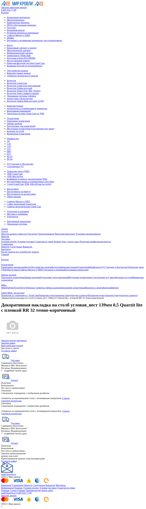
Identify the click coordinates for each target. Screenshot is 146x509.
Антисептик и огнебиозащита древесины (27, 108)
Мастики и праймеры (17, 214)
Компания (6, 485)
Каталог (5, 12)
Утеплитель (12, 216)
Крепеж (107, 288)
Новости (5, 247)
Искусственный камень (18, 60)
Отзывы (21, 490)
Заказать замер (8, 343)
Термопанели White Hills (19, 55)
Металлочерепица (15, 20)
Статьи (13, 490)
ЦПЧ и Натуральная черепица (21, 25)
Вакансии (27, 247)
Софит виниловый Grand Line (21, 204)
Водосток (11, 80)
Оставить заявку (9, 351)
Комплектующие (15, 106)
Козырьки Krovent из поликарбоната (24, 66)
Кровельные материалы (18, 17)
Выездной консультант (12, 345)
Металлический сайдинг (19, 50)
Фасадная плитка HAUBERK (21, 58)
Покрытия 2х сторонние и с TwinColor (20, 295)
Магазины (61, 485)
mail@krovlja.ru (8, 474)
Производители (33, 490)
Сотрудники (16, 247)
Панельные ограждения (18, 121)
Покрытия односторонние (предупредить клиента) (63, 295)
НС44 (9, 159)
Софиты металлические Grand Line (24, 206)
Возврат (58, 241)
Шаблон (115, 288)
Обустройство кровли (17, 70)
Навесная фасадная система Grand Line (26, 63)
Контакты (6, 249)
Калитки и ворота (94, 288)
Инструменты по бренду (19, 191)
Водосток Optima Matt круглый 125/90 (25, 101)
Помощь (18, 488)
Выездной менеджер (65, 234)
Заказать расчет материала (14, 340)
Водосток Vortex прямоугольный (23, 93)
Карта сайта (47, 490)
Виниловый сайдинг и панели (21, 48)
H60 (9, 151)
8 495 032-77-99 (8, 10)
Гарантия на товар (44, 241)
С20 (9, 146)
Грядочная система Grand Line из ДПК (25, 113)
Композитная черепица (18, 22)
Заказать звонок (9, 495)
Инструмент (13, 189)
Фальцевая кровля (16, 30)
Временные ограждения (18, 134)
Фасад (10, 45)
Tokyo (22, 288)
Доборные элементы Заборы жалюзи (43, 288)
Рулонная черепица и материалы (23, 33)
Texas (16, 288)
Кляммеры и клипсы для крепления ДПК (27, 179)
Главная (5, 254)
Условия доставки (26, 241)
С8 (8, 141)
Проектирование (46, 234)
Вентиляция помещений (19, 111)
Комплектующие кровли (19, 73)
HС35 (9, 156)
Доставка (5, 239)
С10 (9, 144)
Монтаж (5, 236)
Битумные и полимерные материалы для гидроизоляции (34, 40)
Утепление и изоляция (18, 211)
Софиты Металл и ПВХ (18, 35)
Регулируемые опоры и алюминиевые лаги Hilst (30, 181)
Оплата (14, 380)
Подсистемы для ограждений (21, 126)
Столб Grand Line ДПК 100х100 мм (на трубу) (29, 184)
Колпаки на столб (15, 131)
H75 (9, 154)
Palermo (10, 288)
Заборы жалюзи (14, 123)
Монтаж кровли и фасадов (14, 234)
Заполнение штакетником (73, 288)
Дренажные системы (17, 224)
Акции (4, 229)
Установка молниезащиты (88, 234)
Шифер (10, 38)
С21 (9, 149)
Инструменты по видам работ (21, 194)
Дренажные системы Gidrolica (21, 96)
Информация (7, 488)
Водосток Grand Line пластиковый (23, 86)
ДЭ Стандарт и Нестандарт (20, 164)
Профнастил (13, 138)
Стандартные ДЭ (15, 166)
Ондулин (11, 27)
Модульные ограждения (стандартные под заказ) (30, 128)
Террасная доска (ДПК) (18, 171)
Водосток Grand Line (17, 83)
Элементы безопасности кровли (22, 76)
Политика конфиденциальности (95, 241)
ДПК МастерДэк (15, 176)
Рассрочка (32, 234)
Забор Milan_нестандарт (13, 293)
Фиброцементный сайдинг (20, 53)
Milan (3, 285)
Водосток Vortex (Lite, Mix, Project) (23, 91)
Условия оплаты (9, 241)
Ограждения (13, 118)
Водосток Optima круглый (19, 88)
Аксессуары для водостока (20, 98)
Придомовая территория (19, 221)
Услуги (4, 231)
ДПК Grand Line (15, 174)
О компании (7, 244)
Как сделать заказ (70, 241)
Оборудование (14, 196)
